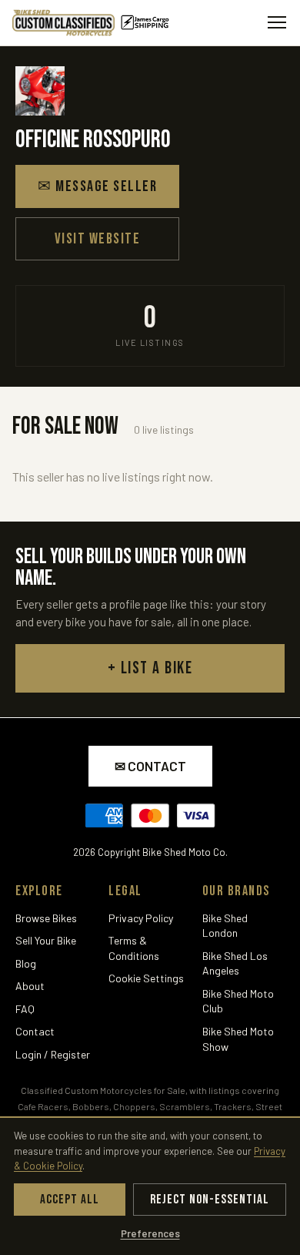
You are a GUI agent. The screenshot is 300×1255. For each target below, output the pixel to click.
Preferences (150, 1233)
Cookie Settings (146, 978)
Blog (25, 963)
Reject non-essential (209, 1199)
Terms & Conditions (133, 948)
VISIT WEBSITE (98, 239)
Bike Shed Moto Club (238, 1001)
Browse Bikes (46, 917)
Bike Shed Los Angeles (235, 963)
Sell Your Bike (45, 940)
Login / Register (52, 1054)
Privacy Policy (140, 917)
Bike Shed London (225, 925)
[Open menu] (277, 22)
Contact (35, 1031)
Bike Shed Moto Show (238, 1039)
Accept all (69, 1199)
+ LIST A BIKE (150, 668)
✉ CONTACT (150, 765)
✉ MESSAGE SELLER (97, 186)
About (30, 985)
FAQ (25, 1008)
